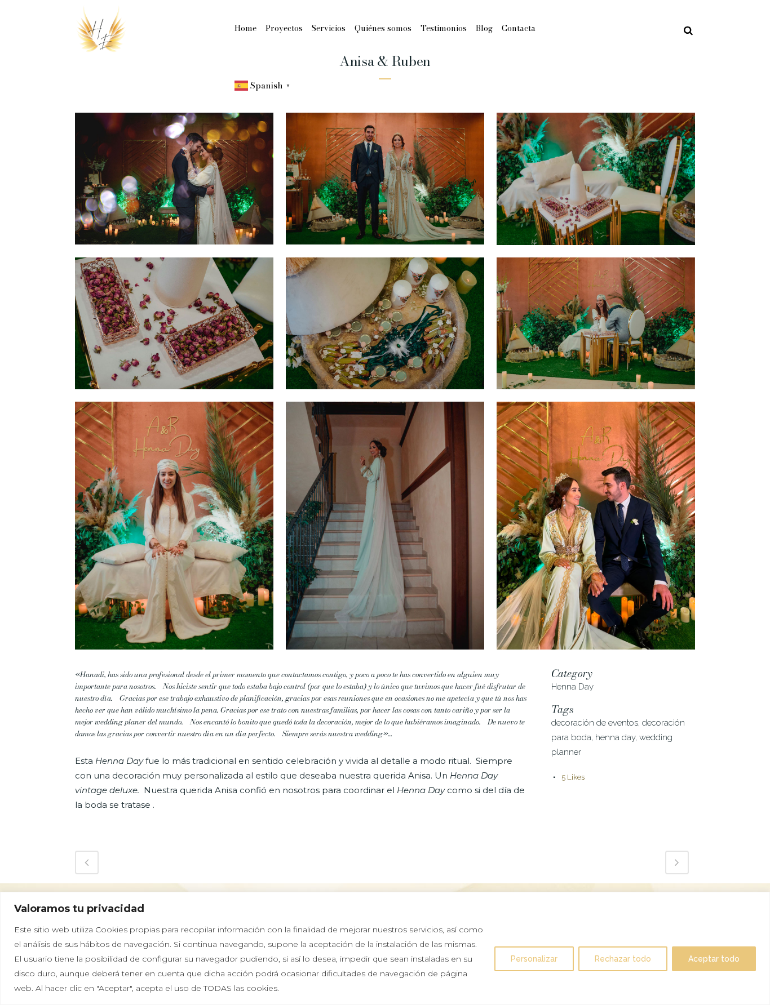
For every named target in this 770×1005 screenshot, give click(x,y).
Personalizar (534, 958)
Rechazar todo (623, 958)
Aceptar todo (714, 958)
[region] (385, 948)
